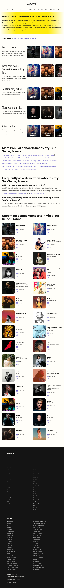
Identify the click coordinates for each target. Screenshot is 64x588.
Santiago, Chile (36, 569)
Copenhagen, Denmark (38, 529)
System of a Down (37, 473)
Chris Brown (35, 461)
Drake (8, 461)
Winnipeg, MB (10, 533)
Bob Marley (35, 509)
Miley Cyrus (35, 455)
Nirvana (35, 467)
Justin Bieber (9, 475)
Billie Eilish (9, 499)
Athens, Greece (36, 537)
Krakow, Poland (36, 547)
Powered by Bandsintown (15, 577)
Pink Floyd (35, 477)
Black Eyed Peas (36, 499)
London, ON (9, 541)
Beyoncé (8, 483)
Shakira (35, 493)
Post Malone (35, 457)
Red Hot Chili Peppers (11, 479)
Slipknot (35, 507)
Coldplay (9, 465)
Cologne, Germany (37, 531)
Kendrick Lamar (10, 503)
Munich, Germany (37, 535)
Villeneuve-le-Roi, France (47, 166)
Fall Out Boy (35, 481)
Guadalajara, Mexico (11, 559)
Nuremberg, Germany (38, 533)
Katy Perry (9, 463)
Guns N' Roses (36, 483)
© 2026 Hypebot (12, 574)
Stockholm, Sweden (37, 551)
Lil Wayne (35, 459)
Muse (34, 513)
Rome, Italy (35, 545)
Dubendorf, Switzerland (38, 553)
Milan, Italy (35, 541)
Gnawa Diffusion (8, 193)
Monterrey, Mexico (11, 561)
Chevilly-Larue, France (50, 161)
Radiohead (35, 489)
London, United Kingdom (12, 565)
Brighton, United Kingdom (38, 525)
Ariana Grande (10, 497)
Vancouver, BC (10, 549)
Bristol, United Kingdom (12, 569)
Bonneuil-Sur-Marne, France (27, 166)
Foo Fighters (35, 469)
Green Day (9, 493)
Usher (8, 507)
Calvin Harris (36, 505)
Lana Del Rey (36, 463)
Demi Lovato (35, 487)
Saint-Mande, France (9, 166)
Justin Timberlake (37, 465)
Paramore (9, 509)
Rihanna (8, 481)
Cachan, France (41, 163)
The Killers (35, 491)
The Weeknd (9, 487)
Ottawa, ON (9, 545)
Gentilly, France (19, 169)
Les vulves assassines (37, 193)
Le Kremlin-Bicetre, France (22, 161)
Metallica (9, 491)
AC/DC (34, 471)
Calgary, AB (9, 537)
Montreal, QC (10, 553)
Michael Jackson (10, 501)
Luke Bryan (35, 501)
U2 (7, 489)
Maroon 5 (9, 467)
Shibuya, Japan (36, 559)
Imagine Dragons (10, 495)
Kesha (34, 497)
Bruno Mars (9, 459)
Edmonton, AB (10, 555)
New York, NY (10, 521)
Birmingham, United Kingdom (39, 521)
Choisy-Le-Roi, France (35, 155)
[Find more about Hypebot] (32, 4)
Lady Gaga (9, 473)
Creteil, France (7, 161)
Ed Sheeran (9, 469)
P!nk (8, 505)
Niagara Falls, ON (11, 551)
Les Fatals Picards (20, 193)
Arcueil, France (7, 169)
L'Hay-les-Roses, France (26, 163)
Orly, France (37, 161)
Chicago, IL (9, 525)
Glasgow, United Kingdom (39, 523)
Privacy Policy (12, 582)
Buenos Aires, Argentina (38, 567)
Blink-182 (35, 495)
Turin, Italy (35, 543)
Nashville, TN (9, 529)
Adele (8, 471)
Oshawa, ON (9, 543)
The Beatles (9, 485)
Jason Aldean (36, 511)
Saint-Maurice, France (9, 163)
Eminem (8, 457)
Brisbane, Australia (37, 565)
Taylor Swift (9, 455)
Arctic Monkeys (36, 475)
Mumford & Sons (36, 485)
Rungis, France (31, 169)
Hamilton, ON (10, 535)
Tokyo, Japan (36, 561)
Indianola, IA (9, 523)
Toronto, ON (9, 547)
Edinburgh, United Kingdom (13, 567)
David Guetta (36, 479)
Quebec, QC (9, 539)
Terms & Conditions (13, 579)
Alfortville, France (8, 155)
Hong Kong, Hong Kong (38, 557)
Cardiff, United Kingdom (12, 563)
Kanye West (9, 511)
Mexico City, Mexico (11, 557)
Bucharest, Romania (37, 549)
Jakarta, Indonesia (37, 563)
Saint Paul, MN (10, 527)
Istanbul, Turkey (36, 555)
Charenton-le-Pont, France (44, 158)
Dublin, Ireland (36, 539)
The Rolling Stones (37, 503)
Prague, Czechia (36, 527)
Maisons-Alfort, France (26, 158)
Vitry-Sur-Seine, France (25, 38)
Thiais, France (49, 155)
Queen (8, 513)
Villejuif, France (21, 155)
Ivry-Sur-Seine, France (9, 158)
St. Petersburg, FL (11, 531)
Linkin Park (9, 477)
